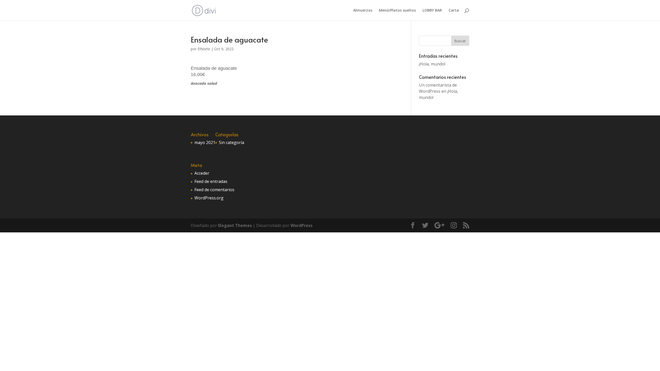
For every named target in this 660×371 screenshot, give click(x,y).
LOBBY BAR (432, 11)
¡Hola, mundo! (432, 64)
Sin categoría (231, 142)
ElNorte (203, 48)
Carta (454, 11)
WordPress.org (209, 198)
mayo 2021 (204, 142)
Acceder (201, 173)
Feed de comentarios (214, 189)
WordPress (301, 225)
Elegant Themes (235, 225)
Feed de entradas (210, 181)
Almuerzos (362, 11)
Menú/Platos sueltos (397, 11)
